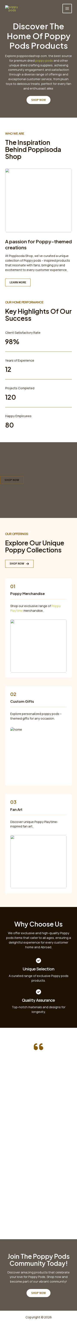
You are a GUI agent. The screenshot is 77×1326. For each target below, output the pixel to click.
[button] (19, 564)
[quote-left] (38, 1046)
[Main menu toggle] (67, 8)
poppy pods (44, 60)
